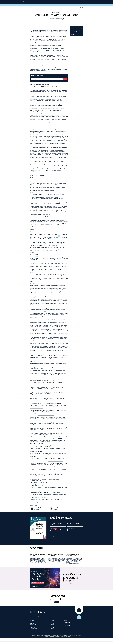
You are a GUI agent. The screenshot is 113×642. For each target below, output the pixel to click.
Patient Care (81, 7)
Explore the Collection (66, 583)
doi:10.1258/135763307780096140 (39, 502)
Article (53, 12)
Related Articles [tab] (56, 22)
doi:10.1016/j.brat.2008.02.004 (56, 466)
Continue (65, 79)
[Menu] (23, 2)
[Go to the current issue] (38, 538)
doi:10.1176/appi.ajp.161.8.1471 (47, 446)
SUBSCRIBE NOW (67, 625)
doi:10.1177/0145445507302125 (57, 461)
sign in (75, 30)
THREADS (52, 627)
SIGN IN (65, 620)
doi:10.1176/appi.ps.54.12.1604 (54, 492)
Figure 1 (58, 236)
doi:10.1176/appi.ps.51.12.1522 (38, 485)
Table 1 (49, 238)
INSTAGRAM (53, 624)
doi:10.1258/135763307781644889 (39, 497)
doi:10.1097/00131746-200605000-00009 (55, 383)
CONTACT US (32, 627)
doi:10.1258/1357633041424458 (39, 475)
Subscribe (56, 602)
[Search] (89, 2)
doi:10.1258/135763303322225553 (36, 408)
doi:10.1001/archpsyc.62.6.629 (47, 388)
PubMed (45, 383)
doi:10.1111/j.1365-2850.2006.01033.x (47, 415)
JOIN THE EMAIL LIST (67, 622)
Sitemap (69, 636)
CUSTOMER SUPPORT (33, 628)
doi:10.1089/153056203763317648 (54, 441)
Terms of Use (38, 635)
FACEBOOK (53, 623)
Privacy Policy (33, 635)
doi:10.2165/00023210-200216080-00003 (49, 489)
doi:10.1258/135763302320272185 (36, 429)
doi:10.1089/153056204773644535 (36, 451)
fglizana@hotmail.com (40, 70)
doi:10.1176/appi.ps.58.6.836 (47, 434)
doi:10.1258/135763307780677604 (36, 456)
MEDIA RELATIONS (33, 624)
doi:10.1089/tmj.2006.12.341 (59, 399)
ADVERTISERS (32, 623)
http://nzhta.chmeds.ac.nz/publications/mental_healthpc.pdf (42, 394)
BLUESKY (52, 628)
